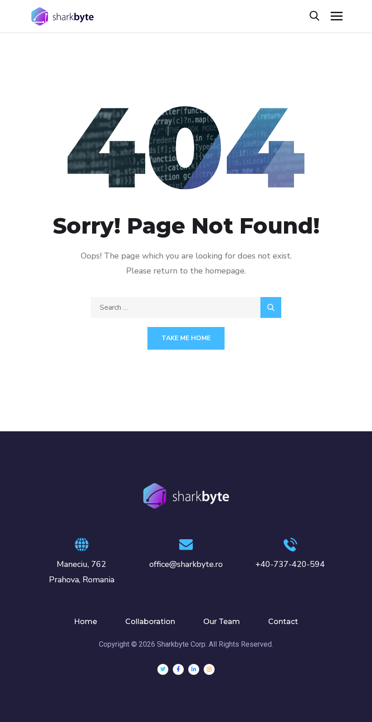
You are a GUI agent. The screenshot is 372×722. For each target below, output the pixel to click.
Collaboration (150, 621)
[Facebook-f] (178, 669)
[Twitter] (162, 669)
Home (85, 621)
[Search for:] (186, 307)
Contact (283, 621)
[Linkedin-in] (193, 669)
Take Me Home (186, 338)
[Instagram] (209, 669)
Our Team (221, 621)
